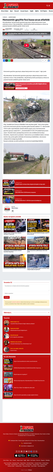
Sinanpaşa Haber (26, 466)
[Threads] (29, 451)
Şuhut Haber (34, 466)
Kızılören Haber (11, 466)
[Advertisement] (26, 411)
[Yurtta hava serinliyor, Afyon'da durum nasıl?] (15, 260)
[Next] (31, 451)
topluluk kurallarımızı (16, 302)
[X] (19, 451)
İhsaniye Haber (36, 464)
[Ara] (47, 5)
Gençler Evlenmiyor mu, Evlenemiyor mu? (21, 343)
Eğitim (37, 11)
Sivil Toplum (43, 11)
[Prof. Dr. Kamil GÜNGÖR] (6, 349)
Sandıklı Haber (18, 466)
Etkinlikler (48, 460)
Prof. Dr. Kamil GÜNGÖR (16, 348)
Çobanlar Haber (38, 463)
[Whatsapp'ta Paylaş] (9, 60)
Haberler (5, 17)
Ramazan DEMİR (14, 328)
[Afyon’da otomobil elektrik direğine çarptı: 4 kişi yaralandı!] (38, 225)
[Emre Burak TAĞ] (6, 322)
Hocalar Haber (28, 464)
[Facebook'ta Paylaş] (4, 60)
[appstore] (20, 455)
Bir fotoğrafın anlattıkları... (17, 337)
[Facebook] (16, 451)
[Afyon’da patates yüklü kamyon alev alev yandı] (38, 243)
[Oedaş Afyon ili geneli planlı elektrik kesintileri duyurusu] (15, 243)
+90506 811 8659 (27, 443)
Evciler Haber (22, 464)
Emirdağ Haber (14, 464)
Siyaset (16, 11)
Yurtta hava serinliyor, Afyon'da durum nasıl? (15, 268)
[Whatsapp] (34, 451)
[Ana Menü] (49, 5)
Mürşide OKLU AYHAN (16, 341)
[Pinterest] (21, 451)
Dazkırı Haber (45, 463)
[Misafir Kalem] (6, 336)
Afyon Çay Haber (8, 463)
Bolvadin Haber (30, 463)
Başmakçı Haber (16, 463)
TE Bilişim (30, 470)
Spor (11, 11)
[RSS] (36, 451)
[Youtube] (26, 451)
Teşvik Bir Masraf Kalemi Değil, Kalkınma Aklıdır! (22, 323)
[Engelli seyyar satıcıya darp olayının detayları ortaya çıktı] (15, 225)
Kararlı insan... (13, 350)
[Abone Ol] (49, 60)
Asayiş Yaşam (24, 11)
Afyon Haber (4, 11)
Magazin (43, 460)
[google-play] (33, 455)
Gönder (7, 297)
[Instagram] (24, 451)
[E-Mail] (13, 211)
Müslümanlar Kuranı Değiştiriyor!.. (19, 330)
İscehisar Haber (43, 464)
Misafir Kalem (14, 335)
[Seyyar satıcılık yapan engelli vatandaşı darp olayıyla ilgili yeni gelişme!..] (38, 260)
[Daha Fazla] (12, 60)
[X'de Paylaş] (6, 60)
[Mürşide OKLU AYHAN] (6, 342)
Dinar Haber (8, 464)
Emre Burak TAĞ (14, 321)
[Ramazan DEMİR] (6, 329)
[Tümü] (48, 312)
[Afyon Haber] (7, 209)
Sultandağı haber (41, 466)
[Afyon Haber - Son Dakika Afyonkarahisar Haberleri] (11, 6)
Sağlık (31, 11)
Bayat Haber (23, 463)
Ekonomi (38, 460)
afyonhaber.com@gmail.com (27, 445)
